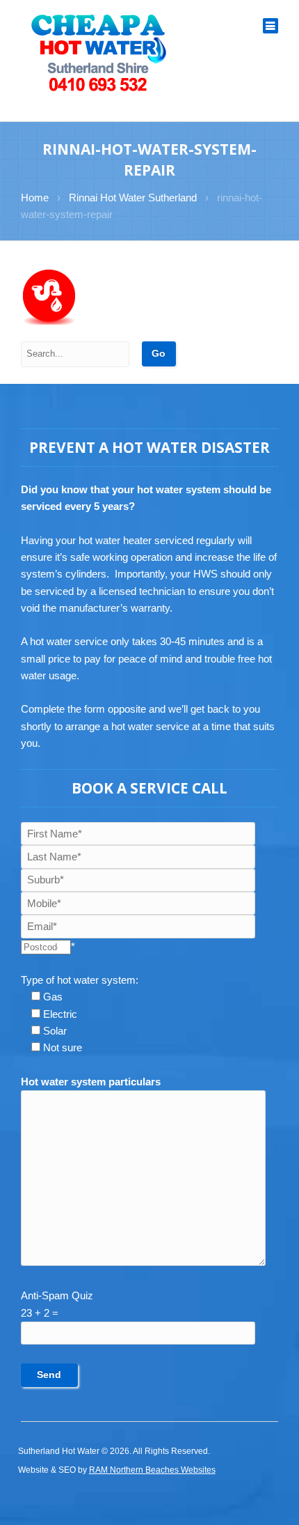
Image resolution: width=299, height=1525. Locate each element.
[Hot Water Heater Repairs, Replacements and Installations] (99, 52)
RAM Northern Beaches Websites (152, 1470)
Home (35, 197)
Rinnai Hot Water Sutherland (133, 197)
